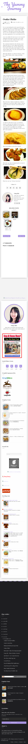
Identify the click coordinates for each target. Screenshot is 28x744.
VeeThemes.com (4, 740)
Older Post (21, 236)
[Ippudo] (14, 214)
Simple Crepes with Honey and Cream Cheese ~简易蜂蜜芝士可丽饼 (16, 560)
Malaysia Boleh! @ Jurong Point (11, 645)
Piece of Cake (7, 567)
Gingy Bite (14, 325)
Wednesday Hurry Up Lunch (14, 501)
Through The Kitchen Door (10, 514)
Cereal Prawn (7, 660)
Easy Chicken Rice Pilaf (13, 541)
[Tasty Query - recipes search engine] (6, 476)
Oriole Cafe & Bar (8, 643)
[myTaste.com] (5, 485)
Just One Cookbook (8, 509)
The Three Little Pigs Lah (9, 658)
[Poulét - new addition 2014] (8, 223)
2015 (4, 631)
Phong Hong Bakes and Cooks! (10, 500)
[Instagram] (11, 366)
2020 (4, 621)
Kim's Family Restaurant (9, 668)
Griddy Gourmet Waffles (9, 640)
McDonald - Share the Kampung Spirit (12, 650)
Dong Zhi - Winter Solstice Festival (12, 653)
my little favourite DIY (9, 558)
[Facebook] (7, 366)
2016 (4, 629)
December (6, 638)
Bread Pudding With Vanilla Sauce (11, 663)
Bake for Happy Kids (8, 531)
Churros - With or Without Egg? (17, 436)
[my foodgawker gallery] (14, 463)
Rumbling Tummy (8, 522)
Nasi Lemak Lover (8, 549)
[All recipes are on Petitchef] (6, 490)
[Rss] (20, 366)
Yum (4, 22)
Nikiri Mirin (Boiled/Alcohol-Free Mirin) (12, 510)
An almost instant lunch (13, 568)
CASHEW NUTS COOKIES (14, 515)
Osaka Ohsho (7, 648)
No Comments (7, 23)
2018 (4, 623)
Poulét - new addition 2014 (8, 229)
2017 (4, 626)
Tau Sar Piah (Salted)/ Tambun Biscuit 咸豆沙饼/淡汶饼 (16, 429)
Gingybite (8, 22)
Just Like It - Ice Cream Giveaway (11, 655)
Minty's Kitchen (7, 540)
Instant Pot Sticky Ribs (13, 524)
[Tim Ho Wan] (6, 214)
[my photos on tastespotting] (14, 471)
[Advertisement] (11, 288)
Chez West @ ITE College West (11, 665)
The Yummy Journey (14, 6)
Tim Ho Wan (6, 219)
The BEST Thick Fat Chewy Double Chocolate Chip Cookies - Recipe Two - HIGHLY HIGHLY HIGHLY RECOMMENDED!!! (16, 534)
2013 (4, 636)
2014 (4, 634)
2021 (4, 618)
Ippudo (14, 219)
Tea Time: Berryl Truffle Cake (11, 670)
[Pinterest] (16, 366)
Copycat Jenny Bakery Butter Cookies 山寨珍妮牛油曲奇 (16, 405)
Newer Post (7, 236)
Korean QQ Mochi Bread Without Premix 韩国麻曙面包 (17, 421)
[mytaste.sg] (5, 481)
